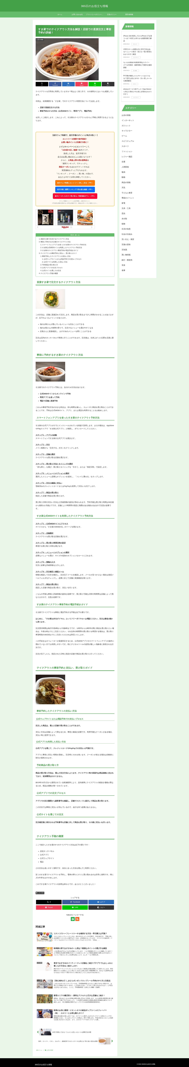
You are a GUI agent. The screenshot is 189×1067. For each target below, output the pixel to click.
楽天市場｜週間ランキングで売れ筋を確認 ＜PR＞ (75, 189)
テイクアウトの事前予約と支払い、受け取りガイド (59, 253)
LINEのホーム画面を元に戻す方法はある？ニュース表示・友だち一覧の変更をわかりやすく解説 (137, 51)
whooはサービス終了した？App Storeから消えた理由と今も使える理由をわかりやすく (137, 91)
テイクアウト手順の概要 (49, 273)
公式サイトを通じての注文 (51, 270)
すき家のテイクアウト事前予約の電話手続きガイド (60, 250)
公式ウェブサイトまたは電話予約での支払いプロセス (63, 259)
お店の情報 (41, 893)
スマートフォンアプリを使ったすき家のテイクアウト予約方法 (64, 245)
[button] (108, 84)
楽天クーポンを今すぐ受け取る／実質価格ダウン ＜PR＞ (75, 196)
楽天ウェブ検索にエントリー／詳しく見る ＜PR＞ (75, 183)
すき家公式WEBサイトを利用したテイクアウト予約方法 (62, 247)
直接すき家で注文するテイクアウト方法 (55, 239)
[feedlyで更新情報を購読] (73, 919)
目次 (72, 235)
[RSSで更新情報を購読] (77, 919)
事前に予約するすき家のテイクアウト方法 (55, 242)
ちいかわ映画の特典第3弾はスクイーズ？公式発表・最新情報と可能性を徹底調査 (137, 65)
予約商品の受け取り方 (50, 265)
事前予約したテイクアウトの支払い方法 (56, 256)
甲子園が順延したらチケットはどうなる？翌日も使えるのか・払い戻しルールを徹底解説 (137, 78)
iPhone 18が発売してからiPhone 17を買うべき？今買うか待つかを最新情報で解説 (137, 38)
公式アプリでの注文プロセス (52, 268)
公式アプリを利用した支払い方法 (55, 262)
